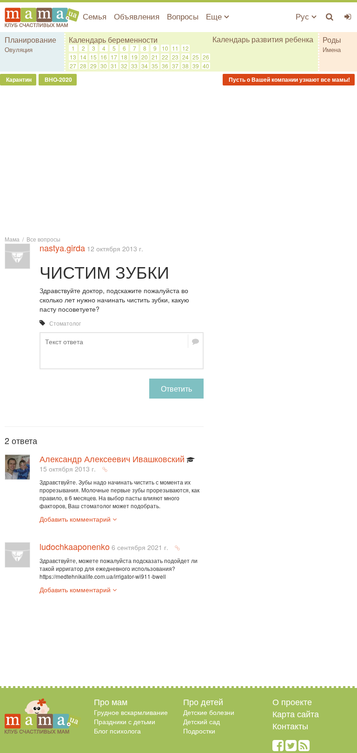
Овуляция (19, 49)
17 (114, 56)
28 (83, 65)
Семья (94, 16)
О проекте (292, 701)
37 (175, 65)
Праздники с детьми (124, 721)
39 (195, 65)
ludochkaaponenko (75, 546)
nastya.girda (62, 248)
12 (185, 48)
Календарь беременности (113, 39)
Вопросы (182, 16)
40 (206, 65)
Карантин (18, 79)
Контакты (290, 726)
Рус (303, 16)
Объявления (136, 16)
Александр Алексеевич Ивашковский (112, 458)
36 (165, 65)
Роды (332, 39)
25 (195, 56)
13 (73, 56)
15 (93, 56)
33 (134, 65)
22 (165, 56)
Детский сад (201, 721)
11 (175, 48)
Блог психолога (117, 730)
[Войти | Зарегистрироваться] (348, 16)
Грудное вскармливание (131, 712)
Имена (332, 49)
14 (83, 56)
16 (103, 56)
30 (103, 65)
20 (144, 56)
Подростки (199, 730)
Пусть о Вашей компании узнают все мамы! (288, 79)
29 (93, 65)
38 (185, 65)
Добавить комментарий (76, 519)
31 (114, 65)
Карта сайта (295, 713)
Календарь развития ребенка (262, 39)
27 (73, 65)
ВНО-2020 (57, 79)
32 (124, 65)
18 (124, 56)
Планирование (30, 39)
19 (134, 56)
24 (185, 56)
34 (144, 65)
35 (155, 65)
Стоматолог (65, 323)
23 (175, 56)
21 (155, 56)
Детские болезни (208, 712)
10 (165, 48)
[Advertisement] (178, 160)
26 (206, 56)
